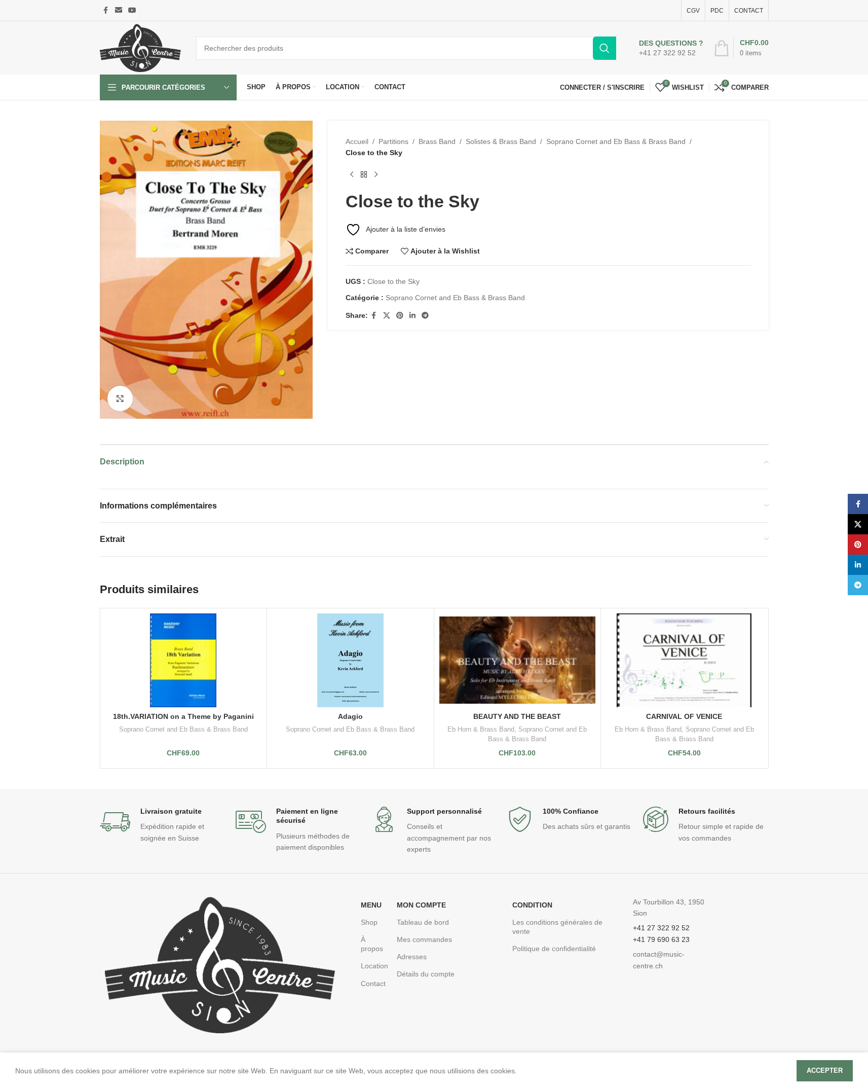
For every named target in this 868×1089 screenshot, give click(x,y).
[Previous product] (352, 175)
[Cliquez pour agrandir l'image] (120, 398)
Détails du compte (426, 974)
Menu (371, 905)
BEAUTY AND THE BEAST (517, 716)
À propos (372, 944)
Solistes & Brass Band (501, 141)
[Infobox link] (671, 48)
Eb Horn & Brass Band (480, 729)
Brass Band (437, 141)
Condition (532, 905)
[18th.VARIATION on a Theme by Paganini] (183, 660)
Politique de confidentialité (554, 949)
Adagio (350, 716)
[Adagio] (350, 660)
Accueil (357, 141)
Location (374, 966)
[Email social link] (118, 10)
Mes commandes (424, 939)
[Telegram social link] (425, 315)
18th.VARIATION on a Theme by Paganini (183, 716)
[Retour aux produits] (364, 175)
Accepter (825, 1070)
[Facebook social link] (106, 10)
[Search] (604, 48)
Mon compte (421, 905)
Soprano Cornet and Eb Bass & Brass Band (616, 141)
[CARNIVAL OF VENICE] (684, 660)
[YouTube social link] (132, 10)
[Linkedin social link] (412, 315)
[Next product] (376, 175)
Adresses (412, 957)
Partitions (393, 141)
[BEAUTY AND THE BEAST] (517, 660)
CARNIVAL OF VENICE (684, 716)
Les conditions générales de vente (557, 926)
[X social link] (386, 315)
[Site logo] (140, 47)
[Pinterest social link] (399, 315)
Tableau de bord (423, 922)
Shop (369, 922)
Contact (373, 983)
